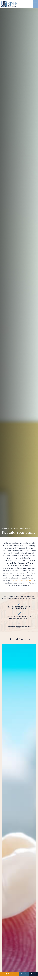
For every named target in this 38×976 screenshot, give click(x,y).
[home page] (9, 4)
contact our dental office (23, 580)
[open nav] (35, 3)
